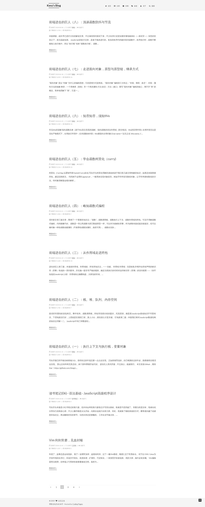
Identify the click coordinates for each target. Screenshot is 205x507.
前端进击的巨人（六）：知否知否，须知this (79, 116)
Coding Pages (77, 504)
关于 (144, 6)
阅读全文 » (53, 50)
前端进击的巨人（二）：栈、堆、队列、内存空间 (83, 299)
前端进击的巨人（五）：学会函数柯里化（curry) (82, 159)
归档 (126, 6)
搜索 (153, 6)
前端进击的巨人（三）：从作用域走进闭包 (78, 253)
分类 (118, 6)
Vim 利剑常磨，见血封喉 (66, 440)
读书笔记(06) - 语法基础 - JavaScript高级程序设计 (82, 393)
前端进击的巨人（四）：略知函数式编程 (77, 206)
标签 (135, 6)
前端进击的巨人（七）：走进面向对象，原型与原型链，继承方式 (94, 69)
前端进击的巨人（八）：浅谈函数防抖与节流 (80, 22)
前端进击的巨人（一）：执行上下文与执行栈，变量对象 (87, 346)
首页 (109, 6)
